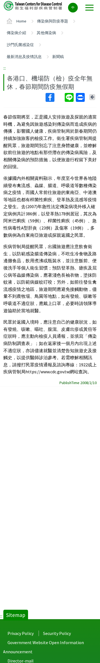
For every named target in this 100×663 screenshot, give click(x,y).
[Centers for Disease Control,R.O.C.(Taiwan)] (33, 5)
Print (80, 97)
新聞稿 (58, 56)
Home (21, 21)
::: (4, 68)
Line (69, 97)
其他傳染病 (46, 32)
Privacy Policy (21, 633)
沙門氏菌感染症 (20, 44)
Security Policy (57, 633)
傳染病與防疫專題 (52, 21)
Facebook (54, 97)
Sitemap (15, 615)
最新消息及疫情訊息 (24, 56)
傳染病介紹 (16, 32)
